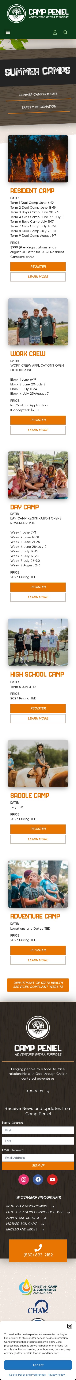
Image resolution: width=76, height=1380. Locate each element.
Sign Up (38, 1165)
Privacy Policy (56, 1374)
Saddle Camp (29, 795)
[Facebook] (38, 1179)
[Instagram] (23, 1179)
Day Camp (24, 507)
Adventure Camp (35, 916)
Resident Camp (32, 190)
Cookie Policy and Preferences (27, 1374)
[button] (70, 1326)
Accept (38, 1365)
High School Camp (37, 674)
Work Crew (27, 353)
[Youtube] (52, 1179)
